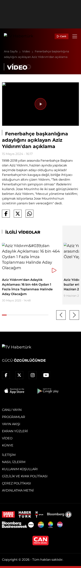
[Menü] (74, 36)
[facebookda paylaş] (6, 214)
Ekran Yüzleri (15, 431)
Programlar (13, 417)
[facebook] (6, 375)
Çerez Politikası (16, 483)
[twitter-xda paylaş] (18, 214)
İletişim (9, 455)
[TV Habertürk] (18, 36)
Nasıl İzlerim (13, 462)
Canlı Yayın (12, 410)
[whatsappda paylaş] (29, 214)
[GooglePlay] (47, 391)
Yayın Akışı (11, 424)
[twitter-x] (19, 375)
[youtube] (46, 375)
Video (26, 51)
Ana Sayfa (11, 51)
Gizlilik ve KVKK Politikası (25, 476)
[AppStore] (14, 391)
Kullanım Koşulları (20, 469)
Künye (7, 445)
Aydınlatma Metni (18, 490)
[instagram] (33, 375)
